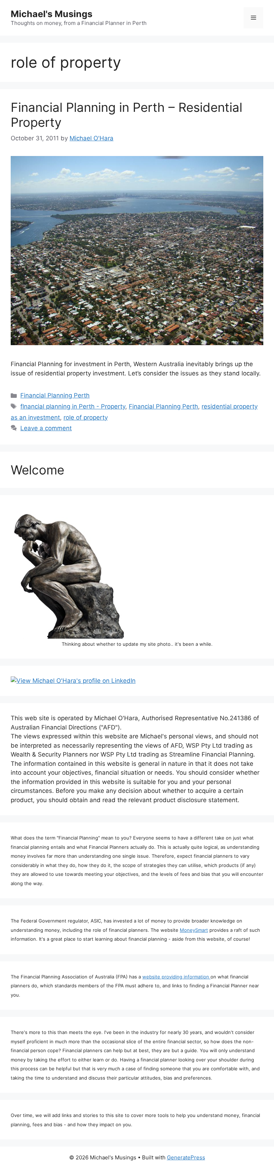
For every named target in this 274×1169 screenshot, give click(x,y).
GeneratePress (186, 1157)
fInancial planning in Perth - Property (72, 406)
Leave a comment (46, 428)
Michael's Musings (51, 14)
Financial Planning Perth (55, 395)
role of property (86, 417)
